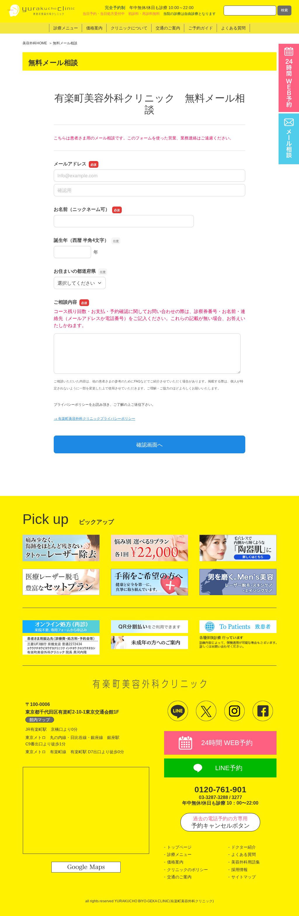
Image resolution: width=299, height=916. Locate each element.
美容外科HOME (34, 43)
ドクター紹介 (243, 847)
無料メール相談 (65, 43)
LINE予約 (228, 768)
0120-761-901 (220, 789)
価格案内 (175, 862)
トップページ (179, 847)
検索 (284, 10)
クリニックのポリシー (187, 869)
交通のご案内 (179, 877)
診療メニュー (179, 854)
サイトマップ (243, 877)
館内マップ (39, 719)
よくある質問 (243, 854)
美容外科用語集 (245, 862)
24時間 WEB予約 (227, 743)
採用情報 (239, 869)
